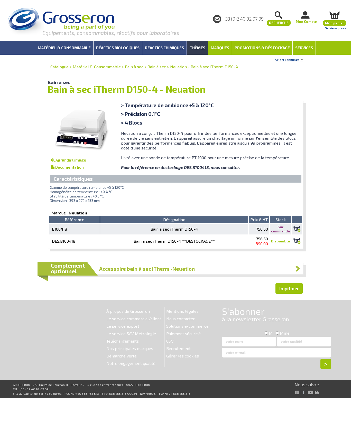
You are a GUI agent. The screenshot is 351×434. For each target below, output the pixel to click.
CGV (170, 340)
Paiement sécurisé (183, 333)
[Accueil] (61, 22)
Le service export (122, 326)
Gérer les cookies (182, 355)
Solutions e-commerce (187, 326)
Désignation (174, 219)
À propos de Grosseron (128, 311)
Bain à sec (134, 66)
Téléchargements (122, 340)
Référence (74, 219)
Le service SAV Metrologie (131, 333)
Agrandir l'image (70, 160)
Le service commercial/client (133, 318)
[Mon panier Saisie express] (334, 15)
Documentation (69, 167)
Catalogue (59, 66)
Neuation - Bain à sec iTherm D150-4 (204, 66)
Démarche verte (121, 355)
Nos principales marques (129, 348)
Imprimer (289, 288)
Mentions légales (182, 311)
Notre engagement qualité (130, 363)
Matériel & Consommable (97, 66)
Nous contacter (180, 318)
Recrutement (178, 348)
